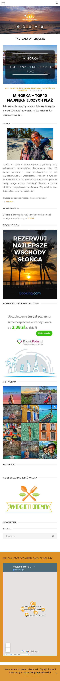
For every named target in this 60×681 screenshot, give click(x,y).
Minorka (36, 88)
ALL (7, 88)
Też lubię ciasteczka (30, 676)
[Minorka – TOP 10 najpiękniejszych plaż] (30, 64)
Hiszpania (24, 88)
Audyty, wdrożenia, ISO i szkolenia (20, 543)
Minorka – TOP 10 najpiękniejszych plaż (30, 98)
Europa (14, 88)
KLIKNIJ (9, 201)
